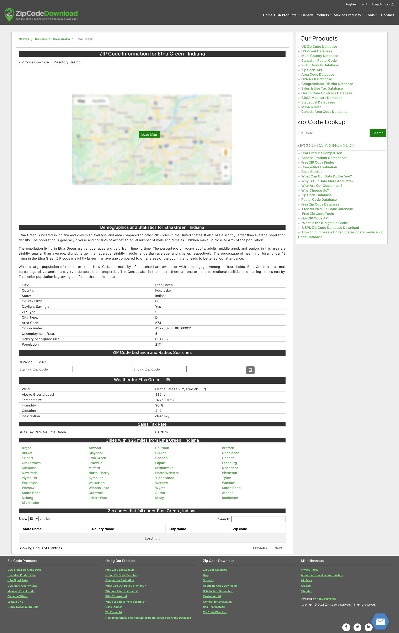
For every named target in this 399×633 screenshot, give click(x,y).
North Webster (167, 473)
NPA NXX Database (316, 79)
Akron (160, 493)
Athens (227, 493)
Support (208, 580)
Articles (306, 585)
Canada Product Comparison (324, 158)
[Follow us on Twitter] (357, 627)
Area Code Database (317, 74)
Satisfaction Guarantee (218, 591)
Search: (224, 519)
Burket (27, 453)
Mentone (29, 468)
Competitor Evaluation (319, 167)
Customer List (212, 596)
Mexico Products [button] (347, 15)
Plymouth (29, 478)
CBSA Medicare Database (321, 98)
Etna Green (97, 458)
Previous (260, 548)
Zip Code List (113, 612)
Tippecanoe (164, 478)
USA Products (285, 15)
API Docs (306, 580)
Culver (160, 453)
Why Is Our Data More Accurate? (327, 181)
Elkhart (27, 458)
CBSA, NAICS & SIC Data (22, 606)
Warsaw (161, 483)
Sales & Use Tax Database (322, 88)
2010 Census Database (320, 65)
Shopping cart (383, 4)
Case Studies (311, 172)
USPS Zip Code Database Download (330, 227)
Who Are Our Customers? (321, 185)
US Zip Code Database (319, 46)
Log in (364, 4)
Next (278, 548)
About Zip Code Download (220, 585)
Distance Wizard (17, 596)
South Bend (231, 488)
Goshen (161, 458)
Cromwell (96, 493)
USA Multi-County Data (22, 585)
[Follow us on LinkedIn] (368, 627)
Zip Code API (311, 70)
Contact (387, 15)
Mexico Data (311, 107)
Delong (27, 498)
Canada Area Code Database (324, 112)
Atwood (95, 448)
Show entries (34, 518)
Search (378, 133)
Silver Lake (30, 503)
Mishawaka (164, 468)
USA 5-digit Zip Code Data (24, 569)
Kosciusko (61, 39)
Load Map (149, 134)
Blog (206, 575)
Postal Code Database (319, 199)
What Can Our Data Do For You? (326, 176)
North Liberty (99, 473)
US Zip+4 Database (316, 51)
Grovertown (31, 463)
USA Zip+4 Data (17, 580)
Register (351, 4)
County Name (103, 529)
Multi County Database (319, 56)
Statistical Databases (318, 102)
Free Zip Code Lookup (119, 569)
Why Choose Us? (315, 190)
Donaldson (230, 453)
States (24, 39)
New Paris (30, 473)
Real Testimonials (214, 606)
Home (267, 15)
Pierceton (229, 473)
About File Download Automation (322, 575)
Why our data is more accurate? (125, 601)
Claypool (96, 453)
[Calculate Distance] (250, 370)
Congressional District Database (327, 84)
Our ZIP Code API (315, 218)
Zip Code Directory (215, 612)
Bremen (228, 448)
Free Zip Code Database (320, 204)
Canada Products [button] (315, 15)
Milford (94, 468)
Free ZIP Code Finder (317, 162)
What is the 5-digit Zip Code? (325, 223)
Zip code (240, 529)
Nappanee (230, 468)
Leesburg (229, 463)
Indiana (41, 39)
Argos (27, 448)
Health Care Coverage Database (326, 93)
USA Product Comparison (321, 153)
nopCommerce (326, 598)
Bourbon (162, 448)
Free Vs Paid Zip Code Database (327, 209)
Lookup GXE (15, 601)
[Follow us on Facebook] (346, 627)
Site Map (306, 591)
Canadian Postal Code (319, 60)
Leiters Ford (98, 498)
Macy (159, 498)
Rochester (230, 498)
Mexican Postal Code (20, 591)
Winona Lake (99, 488)
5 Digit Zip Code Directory (121, 575)
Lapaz (160, 463)
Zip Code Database (316, 195)
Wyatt (160, 488)
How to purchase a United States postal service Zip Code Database (148, 617)
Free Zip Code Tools (318, 214)
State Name (32, 529)
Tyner (226, 478)
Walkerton (97, 483)
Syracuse (96, 478)
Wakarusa (30, 483)
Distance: (26, 362)
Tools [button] (370, 15)
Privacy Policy (309, 569)
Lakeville (95, 463)
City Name (177, 529)
